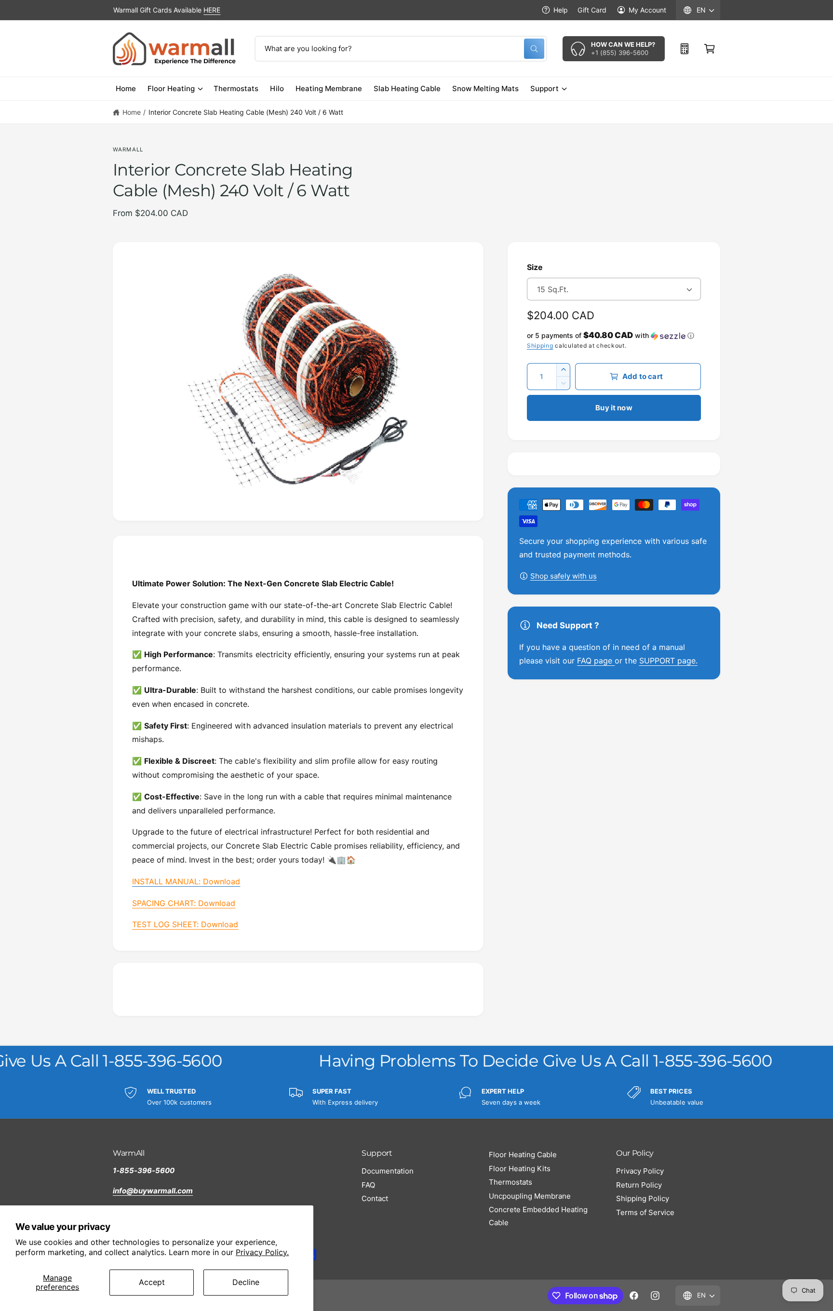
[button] (709, 48)
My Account (647, 10)
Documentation (388, 1171)
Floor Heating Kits (520, 1168)
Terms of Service (645, 1212)
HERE (211, 10)
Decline (245, 1282)
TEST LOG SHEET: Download (185, 924)
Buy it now (613, 407)
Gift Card (592, 10)
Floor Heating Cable (523, 1154)
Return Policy (639, 1184)
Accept (152, 1282)
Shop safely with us (563, 576)
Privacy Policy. (262, 1252)
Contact (375, 1198)
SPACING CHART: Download (183, 903)
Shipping (540, 345)
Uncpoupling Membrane (530, 1196)
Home (131, 112)
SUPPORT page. (668, 660)
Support (544, 88)
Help (560, 10)
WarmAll (128, 149)
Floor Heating (171, 88)
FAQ (368, 1184)
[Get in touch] (684, 48)
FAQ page (596, 660)
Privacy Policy (640, 1171)
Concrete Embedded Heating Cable (538, 1216)
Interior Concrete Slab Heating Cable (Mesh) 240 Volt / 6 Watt (245, 112)
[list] (416, 1097)
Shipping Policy (642, 1198)
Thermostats (510, 1182)
